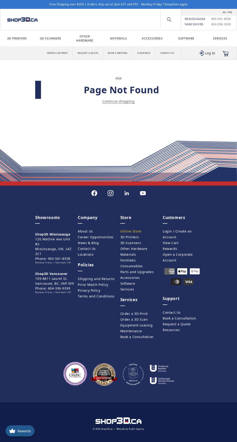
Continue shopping (118, 101)
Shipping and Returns (96, 279)
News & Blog (88, 243)
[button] (169, 19)
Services (220, 38)
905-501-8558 (221, 19)
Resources (171, 330)
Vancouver (194, 24)
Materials (118, 38)
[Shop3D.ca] (31, 19)
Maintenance (131, 331)
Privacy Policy (89, 290)
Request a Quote (88, 53)
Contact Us (167, 53)
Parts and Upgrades (137, 272)
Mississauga (195, 19)
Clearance (143, 53)
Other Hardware (84, 38)
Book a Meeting (117, 53)
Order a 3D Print (57, 53)
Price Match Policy (93, 284)
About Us (85, 231)
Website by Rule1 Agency (130, 428)
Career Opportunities (96, 237)
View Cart (170, 243)
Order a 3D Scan (134, 319)
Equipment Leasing (136, 325)
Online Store (130, 231)
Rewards (170, 248)
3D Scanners (50, 38)
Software (186, 38)
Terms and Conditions (96, 296)
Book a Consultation (137, 337)
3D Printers (17, 38)
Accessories (152, 38)
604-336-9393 (221, 24)
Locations (86, 254)
